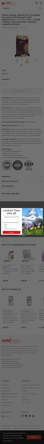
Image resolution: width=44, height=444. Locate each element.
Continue (11, 232)
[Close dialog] (41, 209)
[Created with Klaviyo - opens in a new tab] (22, 235)
